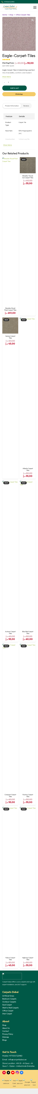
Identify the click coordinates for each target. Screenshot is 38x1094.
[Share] (3, 1088)
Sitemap (5, 1037)
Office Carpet (7, 1011)
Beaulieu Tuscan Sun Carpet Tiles (27, 177)
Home (4, 15)
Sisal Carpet (7, 1005)
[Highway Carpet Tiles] (28, 881)
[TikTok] (8, 1072)
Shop (11, 15)
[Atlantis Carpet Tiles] (28, 391)
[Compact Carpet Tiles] (10, 718)
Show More (6, 77)
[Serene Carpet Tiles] (10, 325)
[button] (35, 7)
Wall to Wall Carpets (10, 1008)
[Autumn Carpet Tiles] (10, 555)
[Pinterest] (4, 1072)
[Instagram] (17, 1072)
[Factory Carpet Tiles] (28, 718)
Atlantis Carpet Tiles (28, 469)
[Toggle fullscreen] (2, 1088)
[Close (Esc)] (5, 1088)
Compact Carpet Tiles (10, 795)
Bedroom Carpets (9, 999)
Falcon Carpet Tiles (10, 959)
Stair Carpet (7, 1014)
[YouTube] (13, 1072)
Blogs (4, 1040)
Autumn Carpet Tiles (10, 632)
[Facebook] (21, 1072)
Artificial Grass (8, 996)
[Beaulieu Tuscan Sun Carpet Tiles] (28, 165)
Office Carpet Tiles (23, 15)
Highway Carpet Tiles (27, 959)
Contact (5, 1031)
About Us (6, 1028)
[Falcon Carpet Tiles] (10, 881)
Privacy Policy (7, 1034)
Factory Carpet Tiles (28, 795)
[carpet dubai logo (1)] (9, 7)
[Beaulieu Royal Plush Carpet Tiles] (10, 231)
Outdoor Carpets (9, 1002)
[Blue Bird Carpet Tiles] (28, 555)
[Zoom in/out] (0, 1088)
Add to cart (14, 88)
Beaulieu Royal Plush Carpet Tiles (10, 309)
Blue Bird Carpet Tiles (27, 632)
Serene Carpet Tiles (10, 337)
